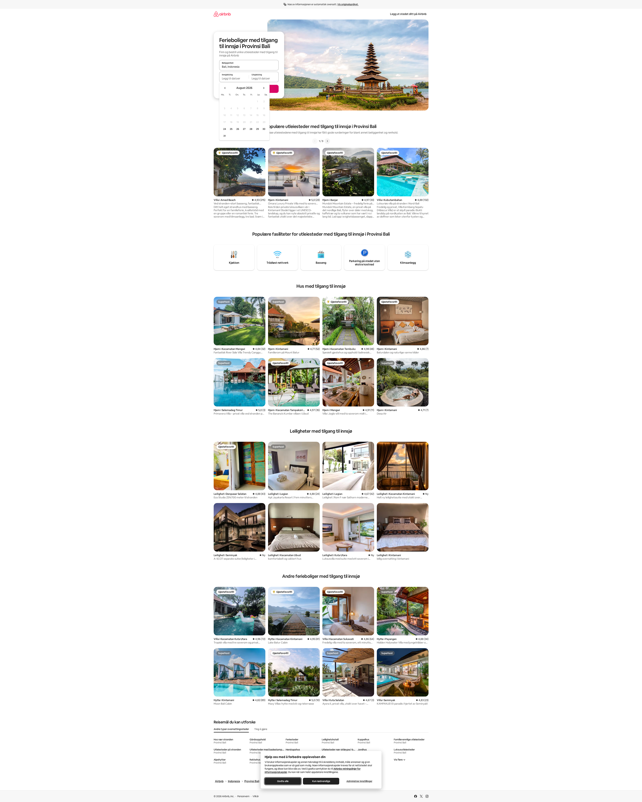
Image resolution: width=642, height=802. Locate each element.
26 (237, 129)
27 (244, 129)
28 (251, 129)
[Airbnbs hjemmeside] (222, 14)
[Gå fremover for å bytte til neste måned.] (264, 88)
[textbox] (234, 78)
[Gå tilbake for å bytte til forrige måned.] (225, 88)
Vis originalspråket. (348, 4)
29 (257, 129)
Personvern (243, 796)
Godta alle (283, 781)
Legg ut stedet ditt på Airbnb (408, 14)
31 (224, 135)
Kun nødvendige (321, 781)
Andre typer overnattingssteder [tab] (231, 729)
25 (231, 129)
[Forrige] (315, 141)
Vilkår (256, 796)
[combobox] (249, 67)
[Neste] (327, 141)
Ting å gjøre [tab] (260, 729)
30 (264, 129)
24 (224, 129)
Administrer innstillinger (359, 781)
